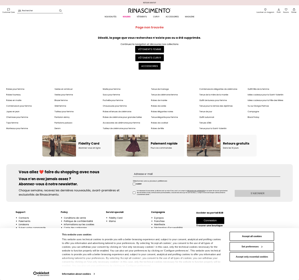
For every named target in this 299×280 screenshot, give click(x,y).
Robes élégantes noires (162, 111)
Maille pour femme (111, 89)
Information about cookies (76, 274)
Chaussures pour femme (115, 106)
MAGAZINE (189, 16)
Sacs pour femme (111, 94)
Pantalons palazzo (63, 122)
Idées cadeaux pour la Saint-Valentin (265, 94)
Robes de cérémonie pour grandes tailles (122, 117)
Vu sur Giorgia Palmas (258, 106)
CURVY (156, 16)
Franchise (159, 221)
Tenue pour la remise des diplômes (216, 106)
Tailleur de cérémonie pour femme (119, 128)
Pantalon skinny (62, 117)
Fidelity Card (115, 217)
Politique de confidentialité (78, 221)
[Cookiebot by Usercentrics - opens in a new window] (41, 274)
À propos (159, 217)
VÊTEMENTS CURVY (149, 57)
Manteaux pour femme (17, 128)
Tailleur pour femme (64, 111)
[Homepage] (149, 10)
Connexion (210, 220)
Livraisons (24, 224)
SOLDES (127, 16)
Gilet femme (60, 106)
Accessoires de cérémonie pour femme (121, 122)
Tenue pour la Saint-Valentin (213, 128)
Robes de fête (157, 128)
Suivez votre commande (32, 227)
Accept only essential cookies (252, 256)
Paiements (24, 221)
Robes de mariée (159, 100)
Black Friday (253, 117)
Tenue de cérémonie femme (164, 94)
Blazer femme (61, 100)
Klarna (112, 221)
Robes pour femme (15, 89)
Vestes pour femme (64, 94)
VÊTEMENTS (142, 16)
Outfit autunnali (206, 117)
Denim (58, 128)
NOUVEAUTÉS (110, 16)
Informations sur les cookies (79, 224)
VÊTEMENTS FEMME (149, 49)
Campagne (253, 111)
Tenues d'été (205, 122)
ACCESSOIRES (172, 16)
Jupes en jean (12, 111)
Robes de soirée (158, 106)
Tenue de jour (205, 111)
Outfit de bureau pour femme (213, 100)
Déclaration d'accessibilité (168, 227)
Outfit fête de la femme (258, 89)
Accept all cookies (252, 236)
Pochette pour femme (113, 100)
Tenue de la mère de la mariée (213, 94)
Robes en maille (13, 100)
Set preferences (250, 246)
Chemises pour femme (17, 117)
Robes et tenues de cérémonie (117, 111)
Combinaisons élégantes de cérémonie (218, 89)
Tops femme (12, 122)
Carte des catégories (75, 227)
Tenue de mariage (160, 89)
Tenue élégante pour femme (164, 117)
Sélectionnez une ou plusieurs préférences (150, 181)
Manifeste (159, 224)
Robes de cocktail (159, 122)
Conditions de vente (75, 217)
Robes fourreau (13, 94)
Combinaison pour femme (19, 106)
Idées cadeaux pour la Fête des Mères (265, 100)
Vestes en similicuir (64, 89)
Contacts (24, 217)
